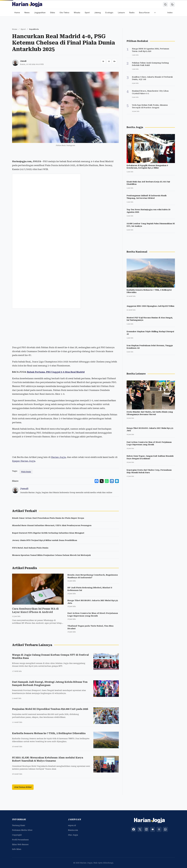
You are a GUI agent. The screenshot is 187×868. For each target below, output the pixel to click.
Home (17, 12)
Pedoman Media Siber (22, 830)
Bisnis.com (73, 830)
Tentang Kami (18, 825)
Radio (131, 12)
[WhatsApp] (165, 829)
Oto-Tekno (64, 12)
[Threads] (159, 829)
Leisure (121, 12)
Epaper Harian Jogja (23, 461)
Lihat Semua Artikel (23, 787)
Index (170, 12)
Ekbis (52, 12)
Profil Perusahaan (20, 840)
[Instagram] (146, 829)
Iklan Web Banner (20, 844)
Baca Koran (144, 12)
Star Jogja (73, 835)
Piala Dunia (26, 472)
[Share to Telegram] (117, 481)
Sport (87, 12)
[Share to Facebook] (96, 481)
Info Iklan (16, 849)
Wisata (77, 12)
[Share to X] (102, 481)
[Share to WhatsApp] (107, 481)
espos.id (72, 825)
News (27, 12)
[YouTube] (152, 829)
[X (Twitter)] (139, 829)
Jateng (97, 12)
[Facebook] (133, 829)
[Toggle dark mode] (172, 4)
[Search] (165, 4)
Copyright (17, 835)
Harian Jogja (58, 457)
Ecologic (109, 12)
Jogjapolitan (40, 12)
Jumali (23, 61)
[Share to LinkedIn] (112, 481)
